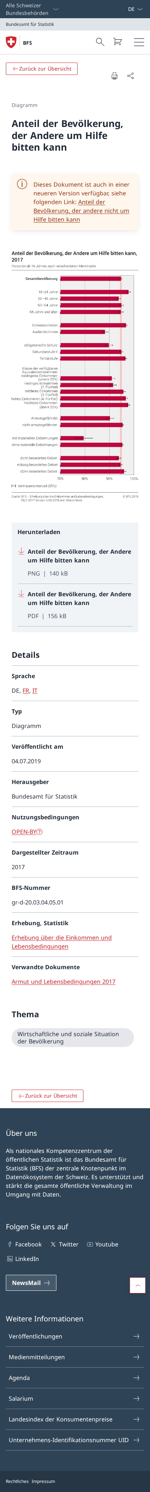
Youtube (106, 1244)
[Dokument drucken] (114, 76)
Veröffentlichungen (35, 1336)
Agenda (19, 1378)
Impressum (43, 1481)
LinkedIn (27, 1259)
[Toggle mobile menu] (139, 42)
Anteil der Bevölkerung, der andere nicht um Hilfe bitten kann (81, 210)
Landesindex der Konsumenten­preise (60, 1419)
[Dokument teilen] (130, 76)
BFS (27, 42)
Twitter (68, 1244)
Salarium (21, 1398)
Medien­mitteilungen (37, 1357)
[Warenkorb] (117, 41)
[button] (138, 1285)
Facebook (28, 1244)
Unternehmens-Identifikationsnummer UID (69, 1440)
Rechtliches (17, 1481)
